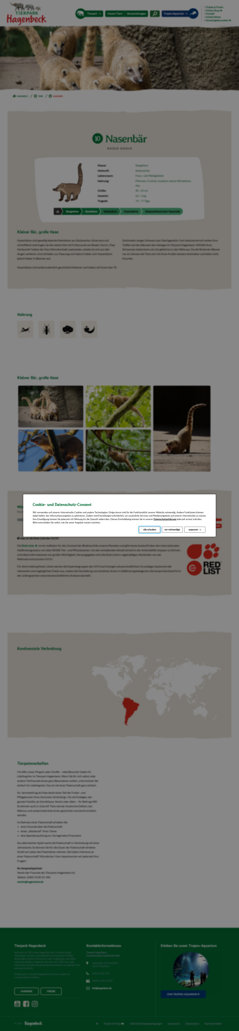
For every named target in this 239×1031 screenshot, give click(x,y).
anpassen (193, 529)
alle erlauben (149, 529)
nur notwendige (172, 529)
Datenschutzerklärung (165, 519)
